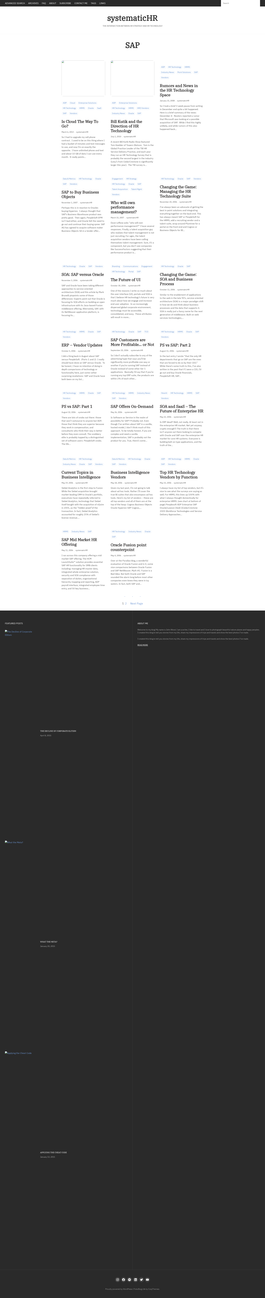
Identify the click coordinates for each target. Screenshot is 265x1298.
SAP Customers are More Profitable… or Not (132, 342)
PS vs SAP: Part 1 (77, 406)
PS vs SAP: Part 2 (175, 345)
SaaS (99, 108)
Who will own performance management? (124, 207)
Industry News (118, 113)
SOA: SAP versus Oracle (83, 274)
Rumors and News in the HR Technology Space (179, 90)
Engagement (117, 178)
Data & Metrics (69, 178)
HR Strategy (131, 178)
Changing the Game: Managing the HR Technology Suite (178, 191)
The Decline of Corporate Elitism (58, 731)
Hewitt (164, 393)
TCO (146, 331)
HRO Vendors (143, 108)
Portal (131, 271)
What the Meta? (48, 942)
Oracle (91, 108)
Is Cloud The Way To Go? (80, 123)
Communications (130, 266)
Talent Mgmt (136, 189)
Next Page (136, 603)
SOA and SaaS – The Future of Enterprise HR (181, 408)
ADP (65, 103)
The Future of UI (126, 279)
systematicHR (132, 18)
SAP (64, 113)
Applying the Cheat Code (53, 1152)
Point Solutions (184, 72)
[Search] (255, 3)
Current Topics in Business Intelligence (81, 474)
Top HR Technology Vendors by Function (179, 474)
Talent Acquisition (120, 189)
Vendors (73, 113)
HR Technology (69, 108)
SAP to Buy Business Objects (80, 194)
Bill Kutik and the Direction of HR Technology (126, 126)
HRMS (82, 108)
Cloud (72, 103)
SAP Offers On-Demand (132, 406)
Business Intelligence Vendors (130, 474)
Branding (116, 266)
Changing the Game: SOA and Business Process (178, 279)
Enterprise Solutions (87, 103)
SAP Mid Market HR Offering (79, 542)
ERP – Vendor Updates (82, 345)
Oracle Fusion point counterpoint (128, 547)
